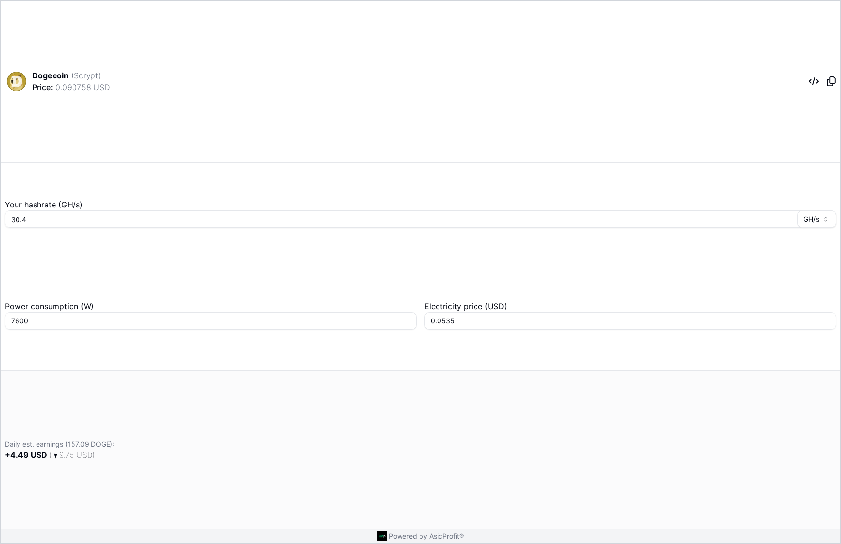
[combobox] (816, 219)
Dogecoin (50, 75)
